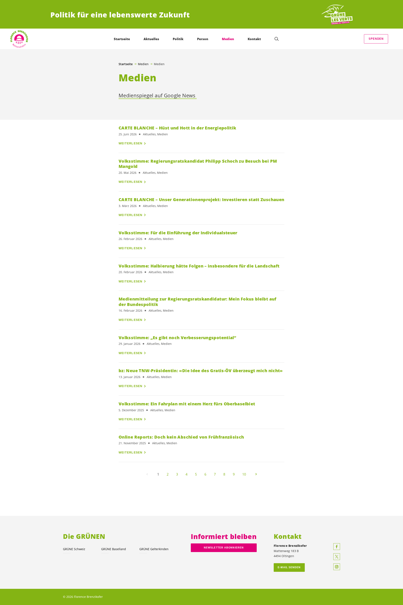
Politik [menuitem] (178, 39)
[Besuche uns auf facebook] (336, 546)
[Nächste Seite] (256, 474)
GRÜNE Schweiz (74, 549)
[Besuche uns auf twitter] (336, 556)
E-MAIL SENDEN (289, 567)
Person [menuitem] (202, 39)
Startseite (126, 64)
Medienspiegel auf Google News (158, 95)
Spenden (376, 38)
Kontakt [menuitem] (254, 39)
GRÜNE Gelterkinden (154, 549)
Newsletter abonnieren (224, 547)
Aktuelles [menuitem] (151, 39)
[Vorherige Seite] (147, 474)
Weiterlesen (131, 143)
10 (244, 474)
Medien (143, 64)
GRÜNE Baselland (113, 549)
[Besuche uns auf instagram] (336, 566)
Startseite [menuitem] (122, 39)
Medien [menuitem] (228, 39)
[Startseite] (337, 15)
